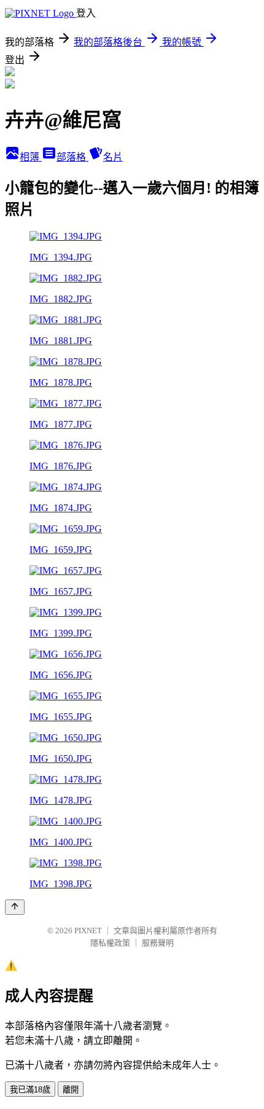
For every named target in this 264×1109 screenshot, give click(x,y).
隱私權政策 (110, 942)
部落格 (72, 157)
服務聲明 (158, 942)
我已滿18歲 (30, 1089)
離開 (71, 1089)
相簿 (31, 157)
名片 (113, 157)
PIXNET (88, 930)
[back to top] (15, 907)
